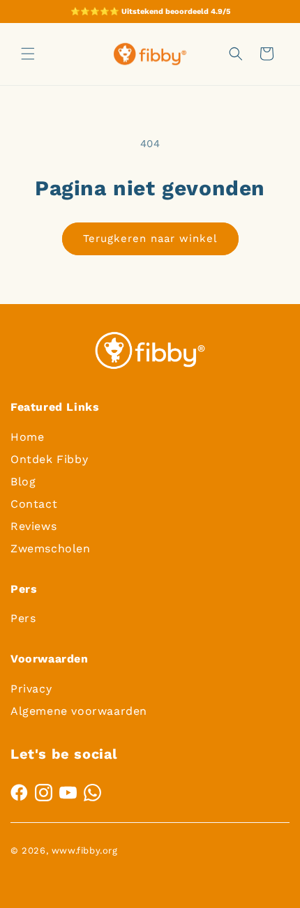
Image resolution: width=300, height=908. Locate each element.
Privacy (31, 688)
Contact (33, 503)
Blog (23, 481)
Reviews (33, 526)
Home (27, 437)
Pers (23, 618)
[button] (28, 53)
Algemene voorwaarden (78, 711)
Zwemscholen (50, 548)
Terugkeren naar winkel (150, 238)
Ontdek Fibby (49, 459)
